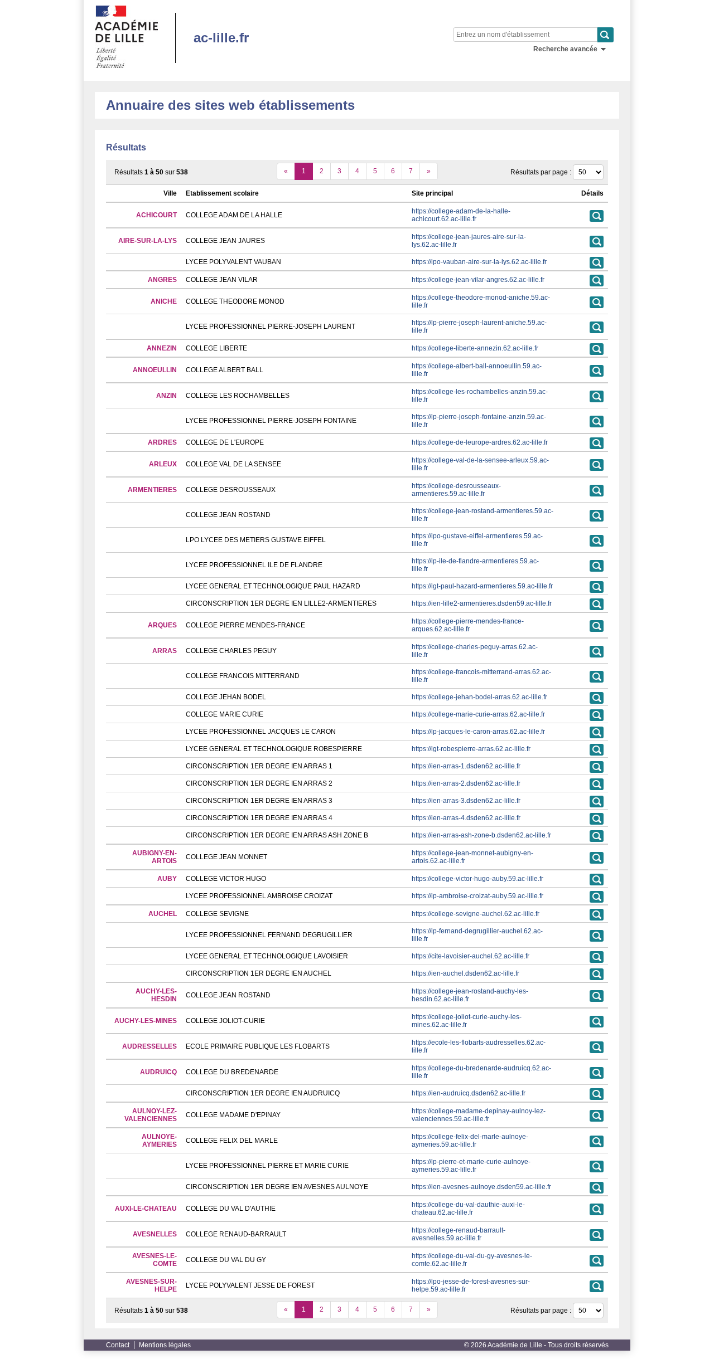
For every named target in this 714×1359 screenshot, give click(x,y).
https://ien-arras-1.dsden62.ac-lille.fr (466, 766)
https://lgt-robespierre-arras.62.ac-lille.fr (471, 749)
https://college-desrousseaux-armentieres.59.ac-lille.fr (456, 490)
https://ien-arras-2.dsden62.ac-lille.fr (466, 783)
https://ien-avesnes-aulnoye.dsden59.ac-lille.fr (481, 1187)
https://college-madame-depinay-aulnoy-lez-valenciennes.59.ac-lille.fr (479, 1115)
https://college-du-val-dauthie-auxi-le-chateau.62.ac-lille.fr (468, 1208)
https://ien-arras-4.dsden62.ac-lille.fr (466, 818)
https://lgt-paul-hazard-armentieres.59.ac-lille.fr (482, 586)
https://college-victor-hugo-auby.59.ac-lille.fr (477, 879)
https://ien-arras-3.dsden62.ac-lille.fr (466, 801)
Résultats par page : (540, 172)
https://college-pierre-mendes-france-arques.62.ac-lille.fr (468, 625)
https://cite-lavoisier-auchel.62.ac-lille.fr (470, 956)
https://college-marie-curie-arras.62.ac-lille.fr (478, 714)
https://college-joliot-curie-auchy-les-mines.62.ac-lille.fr (467, 1021)
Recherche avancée (565, 49)
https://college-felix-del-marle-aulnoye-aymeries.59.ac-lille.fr (470, 1140)
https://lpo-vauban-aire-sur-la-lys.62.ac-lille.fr (479, 262)
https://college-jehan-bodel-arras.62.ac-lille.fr (479, 697)
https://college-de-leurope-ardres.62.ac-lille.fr (480, 442)
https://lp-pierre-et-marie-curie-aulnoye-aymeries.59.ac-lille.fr (471, 1165)
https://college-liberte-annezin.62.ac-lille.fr (475, 348)
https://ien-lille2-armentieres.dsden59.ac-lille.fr (482, 603)
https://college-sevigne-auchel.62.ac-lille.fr (475, 914)
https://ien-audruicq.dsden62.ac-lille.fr (468, 1093)
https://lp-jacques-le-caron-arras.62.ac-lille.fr (478, 731)
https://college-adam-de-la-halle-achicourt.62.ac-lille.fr (461, 215)
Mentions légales (165, 1345)
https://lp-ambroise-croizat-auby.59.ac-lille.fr (477, 896)
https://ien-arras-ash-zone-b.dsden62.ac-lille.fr (481, 835)
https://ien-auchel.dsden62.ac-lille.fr (465, 973)
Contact (117, 1345)
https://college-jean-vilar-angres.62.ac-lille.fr (478, 280)
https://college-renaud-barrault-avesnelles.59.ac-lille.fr (458, 1234)
